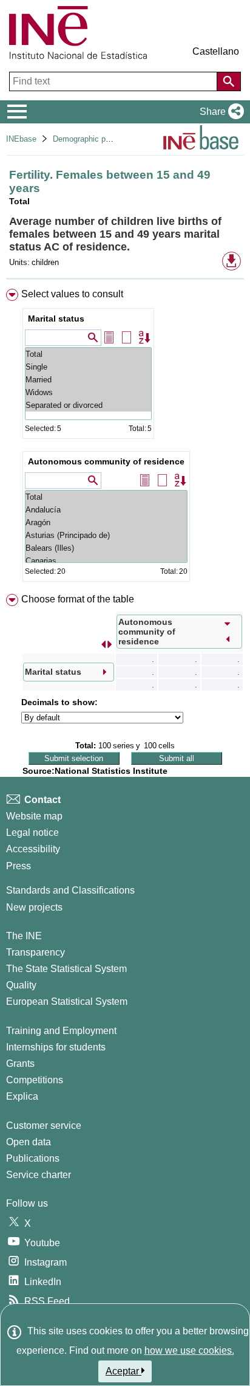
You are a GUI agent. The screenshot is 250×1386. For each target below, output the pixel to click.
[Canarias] (106, 560)
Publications (32, 1158)
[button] (219, 112)
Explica (22, 1096)
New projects (34, 907)
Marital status (56, 318)
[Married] (88, 379)
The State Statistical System (66, 969)
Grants (20, 1063)
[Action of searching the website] (229, 81)
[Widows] (88, 392)
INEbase (21, 138)
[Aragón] (106, 522)
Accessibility (33, 849)
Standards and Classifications (70, 890)
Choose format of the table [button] (77, 599)
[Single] (88, 366)
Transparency (35, 952)
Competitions (34, 1080)
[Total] (88, 354)
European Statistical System (66, 1001)
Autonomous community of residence (106, 461)
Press (18, 866)
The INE (24, 936)
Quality (21, 985)
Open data (28, 1142)
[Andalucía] (106, 509)
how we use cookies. (189, 1350)
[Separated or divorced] (88, 405)
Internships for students (56, 1047)
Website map (34, 816)
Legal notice (32, 832)
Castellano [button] (215, 51)
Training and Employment (61, 1031)
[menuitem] (125, 438)
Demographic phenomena (97, 138)
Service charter (38, 1175)
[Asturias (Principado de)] (106, 535)
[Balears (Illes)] (106, 548)
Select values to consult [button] (72, 294)
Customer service (43, 1125)
